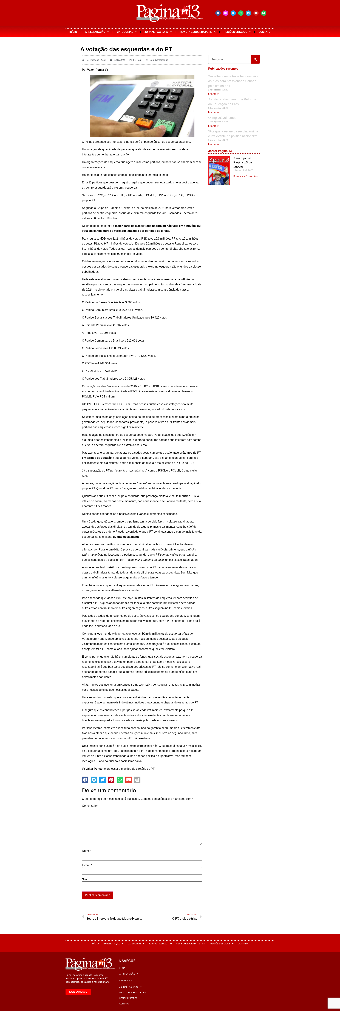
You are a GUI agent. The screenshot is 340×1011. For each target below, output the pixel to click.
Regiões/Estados (235, 31)
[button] (85, 780)
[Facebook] (218, 13)
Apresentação (95, 31)
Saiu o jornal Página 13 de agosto (242, 162)
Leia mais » (213, 94)
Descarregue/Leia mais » (245, 176)
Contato (265, 31)
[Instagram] (225, 13)
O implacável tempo (222, 118)
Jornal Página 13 (156, 31)
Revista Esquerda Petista (198, 31)
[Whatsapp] (240, 13)
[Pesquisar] (255, 59)
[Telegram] (248, 13)
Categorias (125, 31)
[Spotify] (263, 13)
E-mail (87, 865)
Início (73, 31)
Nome (86, 851)
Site (84, 879)
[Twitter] (233, 13)
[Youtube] (256, 13)
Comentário (90, 805)
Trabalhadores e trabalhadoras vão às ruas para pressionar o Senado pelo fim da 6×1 (233, 81)
